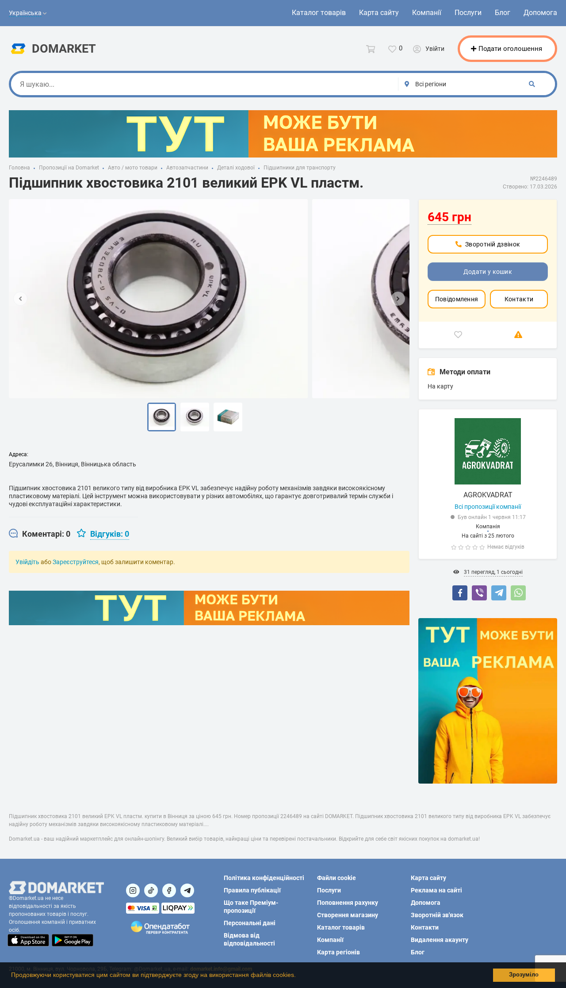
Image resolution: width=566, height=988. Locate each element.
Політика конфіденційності (264, 877)
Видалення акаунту (439, 939)
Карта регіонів (338, 952)
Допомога (540, 12)
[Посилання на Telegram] (187, 890)
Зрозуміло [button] (524, 975)
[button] (299, 976)
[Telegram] (498, 592)
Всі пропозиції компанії (488, 506)
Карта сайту (379, 12)
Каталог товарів (319, 12)
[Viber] (479, 592)
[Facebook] (459, 592)
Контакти (519, 299)
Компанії (426, 12)
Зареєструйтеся (76, 561)
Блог (502, 12)
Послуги (468, 12)
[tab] (39, 534)
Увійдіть (27, 561)
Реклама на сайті (436, 890)
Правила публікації (252, 890)
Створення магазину (347, 915)
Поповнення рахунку (347, 902)
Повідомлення (456, 299)
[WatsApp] (518, 592)
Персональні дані (249, 922)
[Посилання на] (133, 890)
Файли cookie (336, 877)
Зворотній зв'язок (437, 915)
